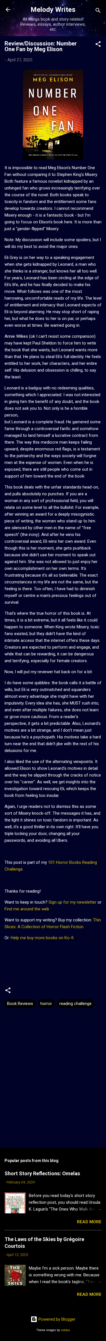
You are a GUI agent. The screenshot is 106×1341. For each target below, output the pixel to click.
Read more (89, 1221)
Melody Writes (53, 10)
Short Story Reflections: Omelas (42, 1173)
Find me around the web (27, 909)
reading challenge (75, 1003)
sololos (65, 1330)
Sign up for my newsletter (72, 902)
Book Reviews (20, 1003)
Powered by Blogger (56, 1319)
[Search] (98, 11)
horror (46, 1003)
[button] (98, 45)
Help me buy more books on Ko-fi (42, 937)
